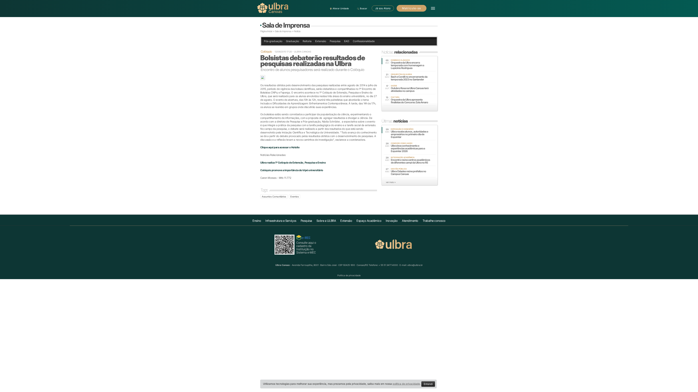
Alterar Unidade (341, 8)
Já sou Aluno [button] (382, 8)
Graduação (292, 41)
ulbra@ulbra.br (415, 265)
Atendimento (410, 220)
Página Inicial (266, 31)
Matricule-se (411, 8)
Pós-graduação (273, 41)
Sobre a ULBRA (326, 220)
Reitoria (307, 41)
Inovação (392, 220)
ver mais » (391, 182)
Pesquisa (335, 41)
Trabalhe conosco (434, 220)
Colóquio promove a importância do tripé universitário (291, 170)
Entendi (428, 383)
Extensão (320, 41)
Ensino (256, 220)
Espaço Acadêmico (368, 220)
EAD (346, 41)
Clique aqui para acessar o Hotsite (279, 147)
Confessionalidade (364, 41)
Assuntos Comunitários (274, 196)
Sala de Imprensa (286, 25)
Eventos (294, 196)
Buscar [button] (363, 8)
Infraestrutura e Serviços (280, 220)
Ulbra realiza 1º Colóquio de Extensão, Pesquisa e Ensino (293, 162)
